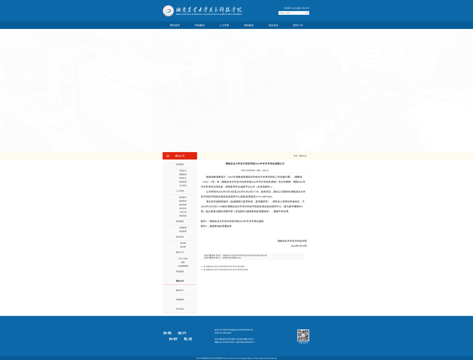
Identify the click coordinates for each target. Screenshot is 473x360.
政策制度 (183, 231)
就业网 (183, 247)
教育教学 (183, 197)
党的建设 (249, 25)
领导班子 (183, 178)
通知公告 (303, 156)
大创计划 (183, 212)
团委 (183, 262)
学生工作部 (183, 259)
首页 (295, 156)
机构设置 (183, 182)
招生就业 (273, 25)
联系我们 (287, 8)
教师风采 (183, 201)
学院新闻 (180, 271)
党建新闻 (183, 227)
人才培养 (224, 25)
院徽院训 (183, 174)
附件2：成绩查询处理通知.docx (229, 258)
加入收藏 (296, 8)
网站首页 (175, 25)
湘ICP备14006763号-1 (245, 342)
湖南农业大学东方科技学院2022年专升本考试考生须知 (227, 270)
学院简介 (183, 171)
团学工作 (298, 25)
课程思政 (183, 216)
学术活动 (180, 309)
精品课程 (183, 205)
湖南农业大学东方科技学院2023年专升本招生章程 (225, 266)
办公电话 (183, 185)
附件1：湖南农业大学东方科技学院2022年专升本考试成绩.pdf (241, 255)
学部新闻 (180, 300)
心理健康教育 (182, 266)
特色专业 (183, 208)
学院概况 (199, 25)
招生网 (183, 243)
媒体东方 (180, 290)
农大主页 (305, 8)
